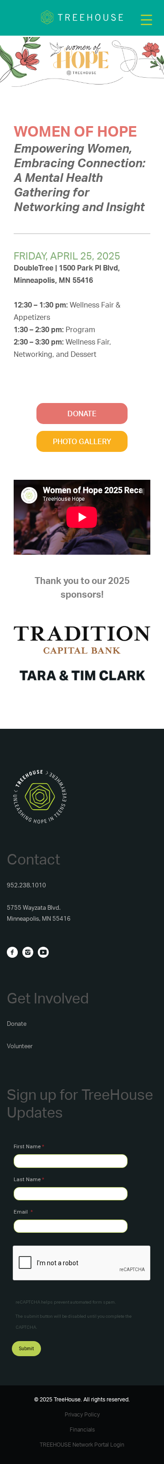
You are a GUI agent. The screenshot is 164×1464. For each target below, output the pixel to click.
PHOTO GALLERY (82, 441)
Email (21, 1212)
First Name (27, 1146)
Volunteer (20, 1046)
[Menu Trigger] (146, 19)
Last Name (27, 1179)
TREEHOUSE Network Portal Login (82, 1444)
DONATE (82, 413)
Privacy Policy (82, 1414)
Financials (82, 1429)
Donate (16, 1023)
